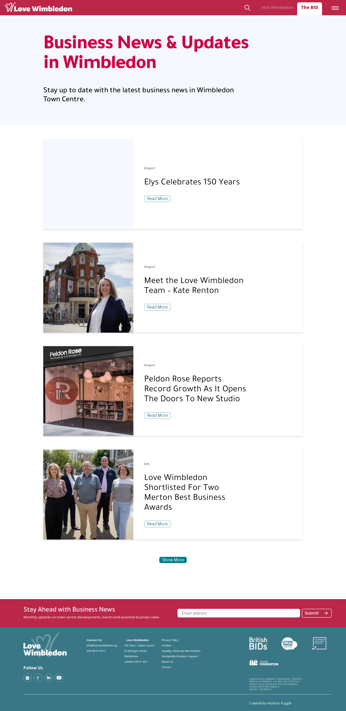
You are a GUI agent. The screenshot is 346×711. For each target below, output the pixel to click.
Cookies (166, 645)
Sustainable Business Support (180, 656)
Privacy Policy (170, 640)
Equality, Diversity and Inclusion (181, 651)
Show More (173, 559)
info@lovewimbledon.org (101, 645)
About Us (167, 661)
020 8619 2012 (96, 651)
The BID (309, 7)
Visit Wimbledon (277, 7)
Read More (157, 198)
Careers (167, 667)
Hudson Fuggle (279, 703)
